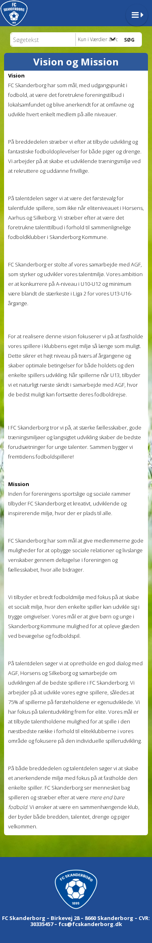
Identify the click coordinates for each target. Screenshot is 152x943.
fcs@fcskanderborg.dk (90, 924)
